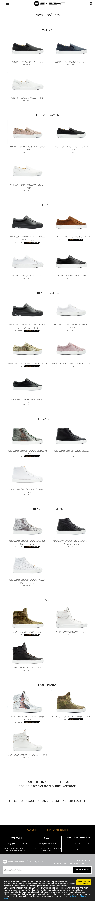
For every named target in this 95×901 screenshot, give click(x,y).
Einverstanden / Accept (84, 882)
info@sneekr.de (47, 843)
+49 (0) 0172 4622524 (16, 843)
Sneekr (40, 862)
